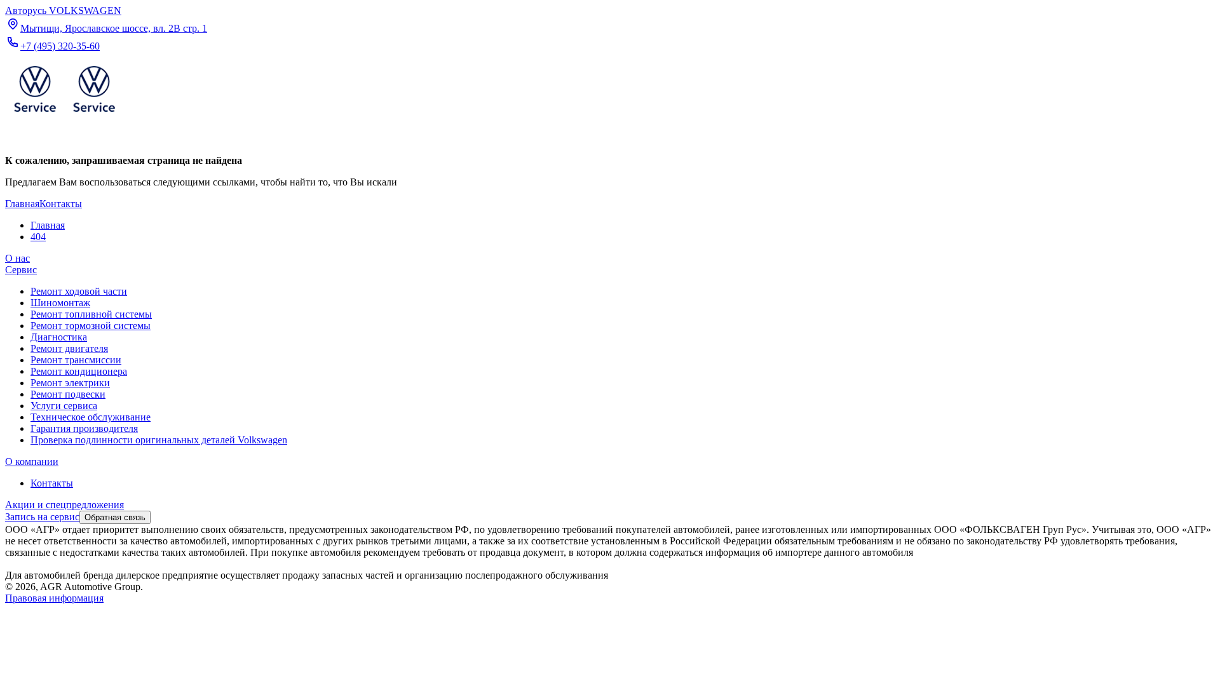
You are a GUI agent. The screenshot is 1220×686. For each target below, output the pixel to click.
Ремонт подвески (67, 394)
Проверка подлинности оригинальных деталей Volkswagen (158, 439)
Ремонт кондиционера (78, 371)
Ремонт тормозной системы (90, 325)
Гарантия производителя (84, 428)
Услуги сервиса (63, 405)
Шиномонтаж (60, 302)
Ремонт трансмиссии (75, 359)
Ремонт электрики (70, 382)
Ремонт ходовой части (78, 291)
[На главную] (64, 114)
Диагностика (58, 337)
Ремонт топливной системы (91, 314)
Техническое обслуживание (90, 417)
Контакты (51, 483)
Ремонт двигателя (69, 348)
